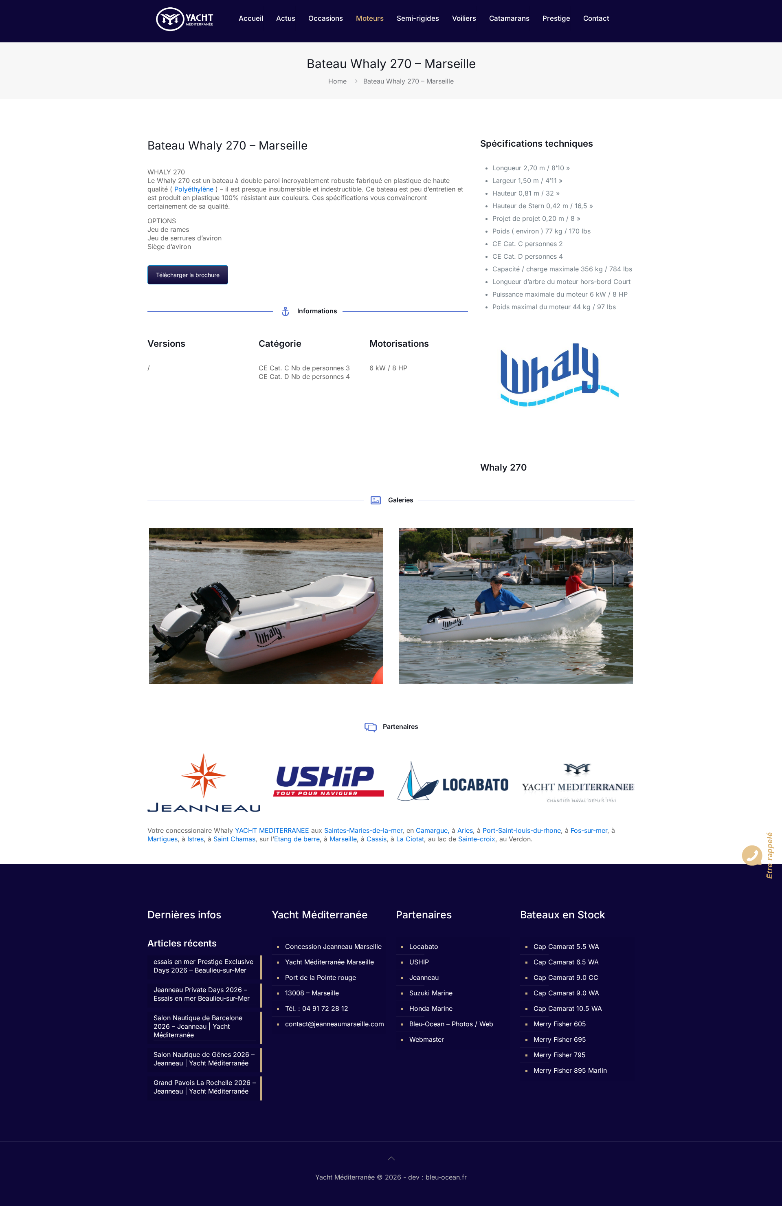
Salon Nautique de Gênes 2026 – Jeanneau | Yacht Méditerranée (204, 1058)
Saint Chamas (234, 839)
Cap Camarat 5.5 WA (566, 946)
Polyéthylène (193, 189)
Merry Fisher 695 (560, 1039)
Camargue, (433, 830)
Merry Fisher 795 (560, 1055)
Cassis (377, 839)
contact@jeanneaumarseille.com (333, 1024)
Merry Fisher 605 (560, 1024)
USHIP (419, 962)
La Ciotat (410, 839)
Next (645, 606)
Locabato (423, 946)
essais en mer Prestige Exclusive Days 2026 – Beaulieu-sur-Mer (203, 965)
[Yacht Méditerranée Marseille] (185, 18)
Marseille (343, 839)
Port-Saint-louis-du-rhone (522, 830)
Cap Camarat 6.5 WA (566, 962)
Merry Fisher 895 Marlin (570, 1070)
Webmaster (426, 1039)
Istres (195, 839)
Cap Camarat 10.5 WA (568, 1008)
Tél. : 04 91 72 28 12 (316, 1008)
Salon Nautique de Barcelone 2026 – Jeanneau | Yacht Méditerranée (198, 1026)
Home (337, 81)
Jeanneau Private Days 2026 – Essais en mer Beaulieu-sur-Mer (202, 994)
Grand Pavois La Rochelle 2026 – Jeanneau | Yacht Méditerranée (205, 1086)
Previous (137, 606)
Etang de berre (297, 839)
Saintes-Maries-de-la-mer (363, 830)
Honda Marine (431, 1008)
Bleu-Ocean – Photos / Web (451, 1024)
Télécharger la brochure (188, 274)
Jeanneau (424, 977)
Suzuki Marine (431, 993)
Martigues (162, 839)
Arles (465, 830)
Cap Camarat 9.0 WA (566, 993)
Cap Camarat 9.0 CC (566, 977)
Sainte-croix (476, 839)
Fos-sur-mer (589, 830)
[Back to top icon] (391, 1158)
